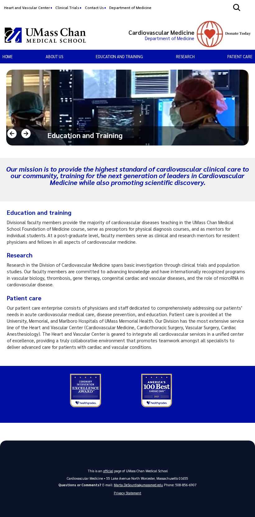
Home (7, 56)
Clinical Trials (67, 7)
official (108, 471)
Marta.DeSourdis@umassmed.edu (138, 484)
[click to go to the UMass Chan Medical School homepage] (45, 35)
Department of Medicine (130, 7)
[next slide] (26, 133)
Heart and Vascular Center (27, 7)
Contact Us (94, 7)
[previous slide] (12, 133)
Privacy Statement (127, 493)
